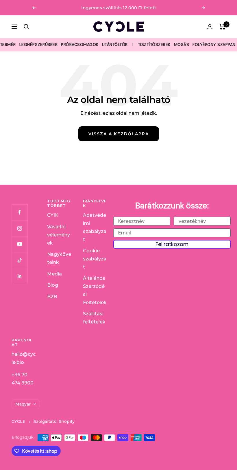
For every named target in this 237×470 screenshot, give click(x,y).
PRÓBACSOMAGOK (80, 44)
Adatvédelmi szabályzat (94, 227)
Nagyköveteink (59, 258)
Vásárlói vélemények (58, 234)
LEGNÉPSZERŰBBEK (38, 44)
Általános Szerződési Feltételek (95, 290)
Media (54, 274)
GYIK (52, 215)
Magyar (23, 404)
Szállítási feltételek (94, 318)
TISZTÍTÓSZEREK (154, 44)
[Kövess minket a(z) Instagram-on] (19, 228)
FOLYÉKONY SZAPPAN (214, 44)
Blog (52, 285)
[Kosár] (222, 26)
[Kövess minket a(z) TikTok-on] (19, 260)
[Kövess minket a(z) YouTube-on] (19, 244)
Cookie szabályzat (94, 258)
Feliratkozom (171, 244)
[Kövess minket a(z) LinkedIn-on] (19, 276)
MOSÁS (181, 44)
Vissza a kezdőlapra (118, 133)
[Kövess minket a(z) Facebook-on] (19, 212)
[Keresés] (26, 26)
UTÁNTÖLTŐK (115, 44)
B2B (52, 296)
